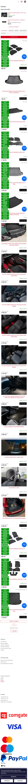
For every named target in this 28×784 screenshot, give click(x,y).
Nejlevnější (11, 30)
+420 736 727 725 (4, 698)
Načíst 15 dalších (14, 621)
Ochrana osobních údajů (6, 648)
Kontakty (2, 650)
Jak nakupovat (4, 641)
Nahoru (15, 631)
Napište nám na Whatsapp (6, 701)
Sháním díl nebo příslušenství (7, 660)
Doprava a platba (4, 643)
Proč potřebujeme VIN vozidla (7, 663)
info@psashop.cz (4, 700)
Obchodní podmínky (5, 646)
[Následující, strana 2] (14, 625)
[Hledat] (18, 1)
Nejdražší (16, 30)
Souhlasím (20, 780)
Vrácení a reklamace (5, 645)
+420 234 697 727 (4, 696)
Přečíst (2, 680)
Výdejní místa (3, 661)
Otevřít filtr (14, 37)
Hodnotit (2, 681)
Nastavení (13, 776)
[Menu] (25, 1)
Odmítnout (7, 780)
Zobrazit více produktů (13, 26)
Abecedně (3, 33)
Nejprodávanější (23, 30)
